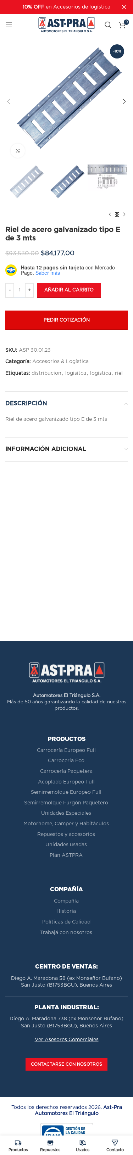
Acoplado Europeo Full (66, 782)
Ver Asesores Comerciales (67, 1039)
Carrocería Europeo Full (66, 750)
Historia (66, 911)
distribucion (46, 373)
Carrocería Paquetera (66, 771)
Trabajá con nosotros (66, 932)
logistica (100, 373)
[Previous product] (109, 214)
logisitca (75, 373)
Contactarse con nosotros (66, 1064)
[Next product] (124, 214)
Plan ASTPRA (66, 855)
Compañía (66, 901)
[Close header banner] (124, 7)
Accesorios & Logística (60, 361)
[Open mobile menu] (9, 25)
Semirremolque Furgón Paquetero (66, 802)
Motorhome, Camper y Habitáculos (66, 823)
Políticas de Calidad (66, 922)
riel (119, 373)
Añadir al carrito (69, 290)
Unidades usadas (66, 844)
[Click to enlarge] (18, 151)
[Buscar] (108, 25)
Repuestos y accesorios (66, 834)
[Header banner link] (56, 7)
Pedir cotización (67, 320)
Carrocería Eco (66, 760)
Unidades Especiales (66, 813)
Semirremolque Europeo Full (66, 792)
